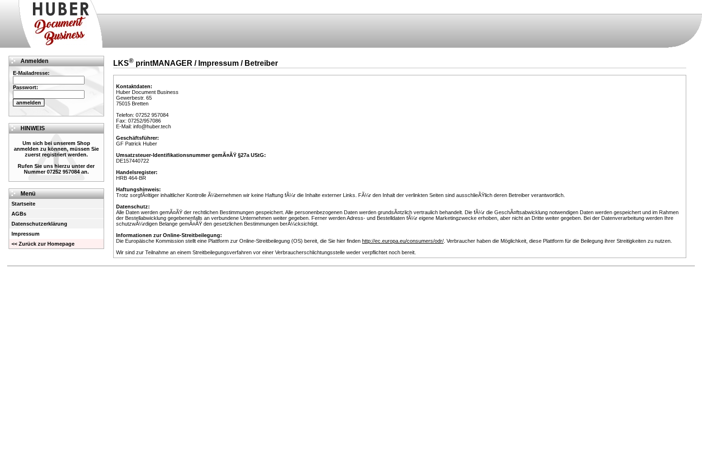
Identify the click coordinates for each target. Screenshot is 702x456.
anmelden (28, 102)
